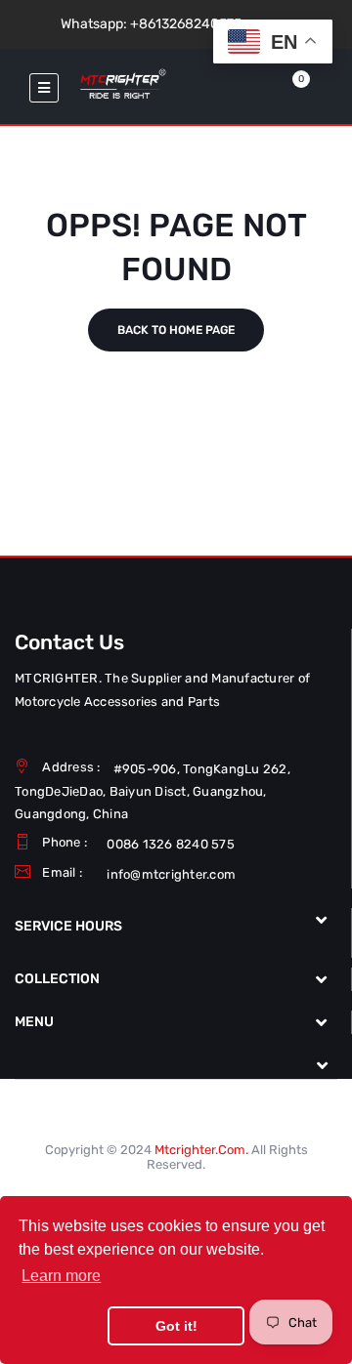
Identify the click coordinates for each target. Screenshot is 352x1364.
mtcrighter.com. (201, 1149)
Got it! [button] (176, 1326)
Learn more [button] (61, 1275)
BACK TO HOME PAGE (176, 330)
